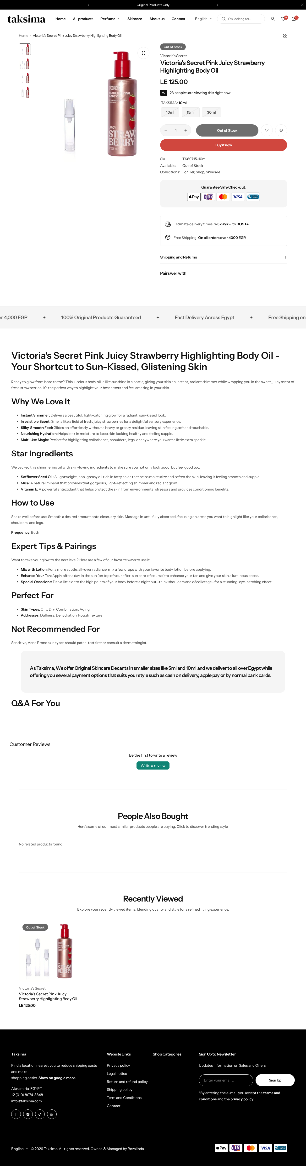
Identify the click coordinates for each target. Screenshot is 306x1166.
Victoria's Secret (173, 55)
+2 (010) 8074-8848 (27, 1094)
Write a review (153, 765)
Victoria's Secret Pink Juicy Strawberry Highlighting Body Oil (48, 996)
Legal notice (117, 1073)
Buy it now (223, 145)
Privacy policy (118, 1065)
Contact (113, 1105)
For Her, (189, 172)
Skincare (213, 172)
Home (23, 35)
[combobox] (241, 19)
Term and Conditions (124, 1097)
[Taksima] (26, 18)
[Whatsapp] (52, 1114)
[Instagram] (28, 1114)
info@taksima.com (26, 1101)
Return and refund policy (127, 1081)
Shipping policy (119, 1089)
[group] (93, 103)
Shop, (201, 172)
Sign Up (275, 1080)
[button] (88, 4)
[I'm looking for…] (223, 19)
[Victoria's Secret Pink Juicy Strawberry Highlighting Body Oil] (50, 951)
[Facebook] (16, 1114)
